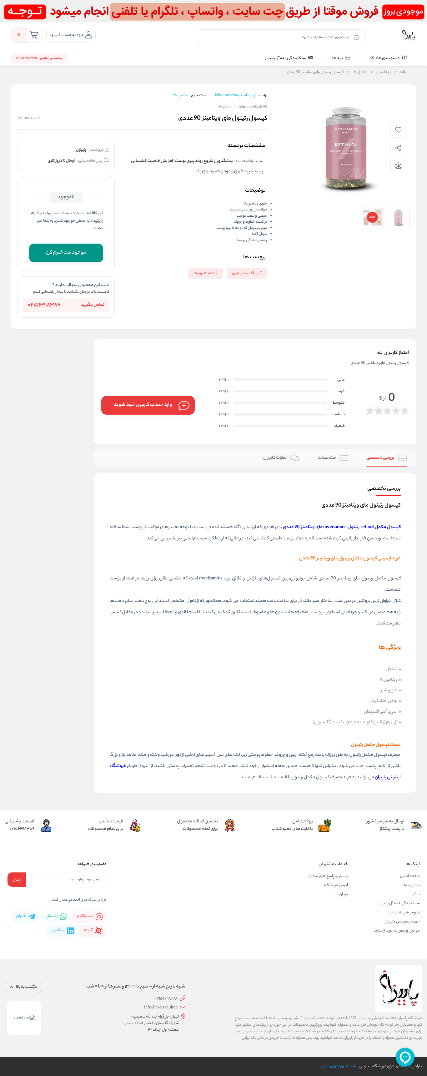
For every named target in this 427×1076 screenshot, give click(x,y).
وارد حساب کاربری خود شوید (143, 405)
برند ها (338, 58)
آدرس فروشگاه (336, 885)
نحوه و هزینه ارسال (404, 912)
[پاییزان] (408, 35)
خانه (400, 72)
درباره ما (341, 894)
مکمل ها (357, 72)
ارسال (17, 879)
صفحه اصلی (410, 876)
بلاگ (416, 894)
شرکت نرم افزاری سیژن (338, 1066)
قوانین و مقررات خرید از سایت (397, 930)
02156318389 (44, 305)
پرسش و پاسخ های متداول (327, 876)
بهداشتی (381, 72)
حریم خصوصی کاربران (402, 921)
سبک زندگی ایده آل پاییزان (286, 58)
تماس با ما (412, 885)
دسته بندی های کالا (384, 58)
